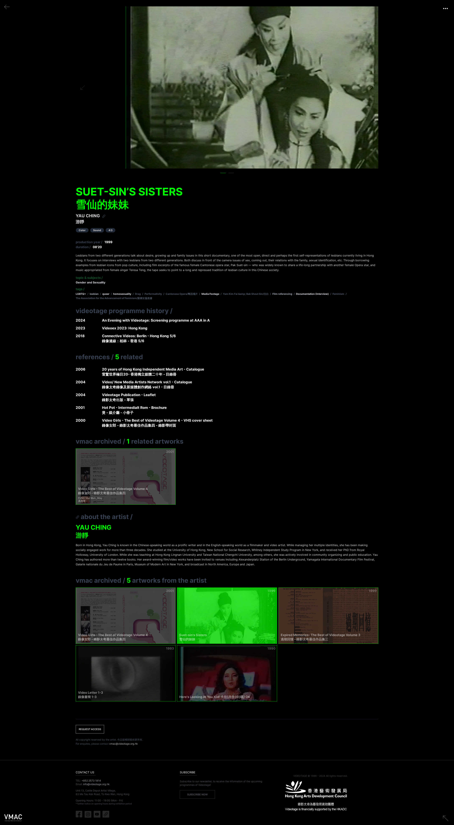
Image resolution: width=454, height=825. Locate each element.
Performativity (153, 293)
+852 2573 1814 (91, 780)
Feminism (338, 293)
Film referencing (282, 293)
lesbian (94, 293)
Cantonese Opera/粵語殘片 (182, 293)
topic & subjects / (89, 278)
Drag (138, 293)
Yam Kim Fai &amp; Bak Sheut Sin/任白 (246, 293)
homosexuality (122, 293)
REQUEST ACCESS (90, 729)
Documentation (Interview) (312, 293)
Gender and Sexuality (90, 282)
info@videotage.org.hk (96, 784)
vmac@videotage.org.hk (123, 743)
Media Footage (210, 293)
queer (105, 293)
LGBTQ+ (81, 293)
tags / (80, 289)
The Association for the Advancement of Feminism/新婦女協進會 (114, 298)
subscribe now (197, 794)
